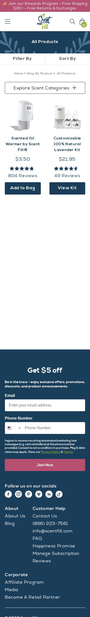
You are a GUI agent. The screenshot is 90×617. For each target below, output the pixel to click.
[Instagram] (18, 494)
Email (10, 395)
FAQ (37, 538)
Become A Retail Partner (32, 597)
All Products (66, 73)
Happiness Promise (54, 546)
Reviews (42, 561)
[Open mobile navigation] (8, 21)
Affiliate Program (24, 582)
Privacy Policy (50, 452)
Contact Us (45, 516)
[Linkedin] (49, 494)
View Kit (67, 188)
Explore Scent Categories (41, 88)
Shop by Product (39, 73)
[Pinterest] (28, 494)
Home (18, 73)
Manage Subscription (56, 553)
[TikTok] (59, 494)
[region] (45, 6)
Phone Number (18, 418)
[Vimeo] (38, 494)
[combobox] (13, 428)
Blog (10, 523)
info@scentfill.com (53, 531)
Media (11, 589)
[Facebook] (8, 494)
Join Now (45, 465)
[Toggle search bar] (72, 21)
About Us (15, 516)
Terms (68, 452)
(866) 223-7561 (50, 523)
